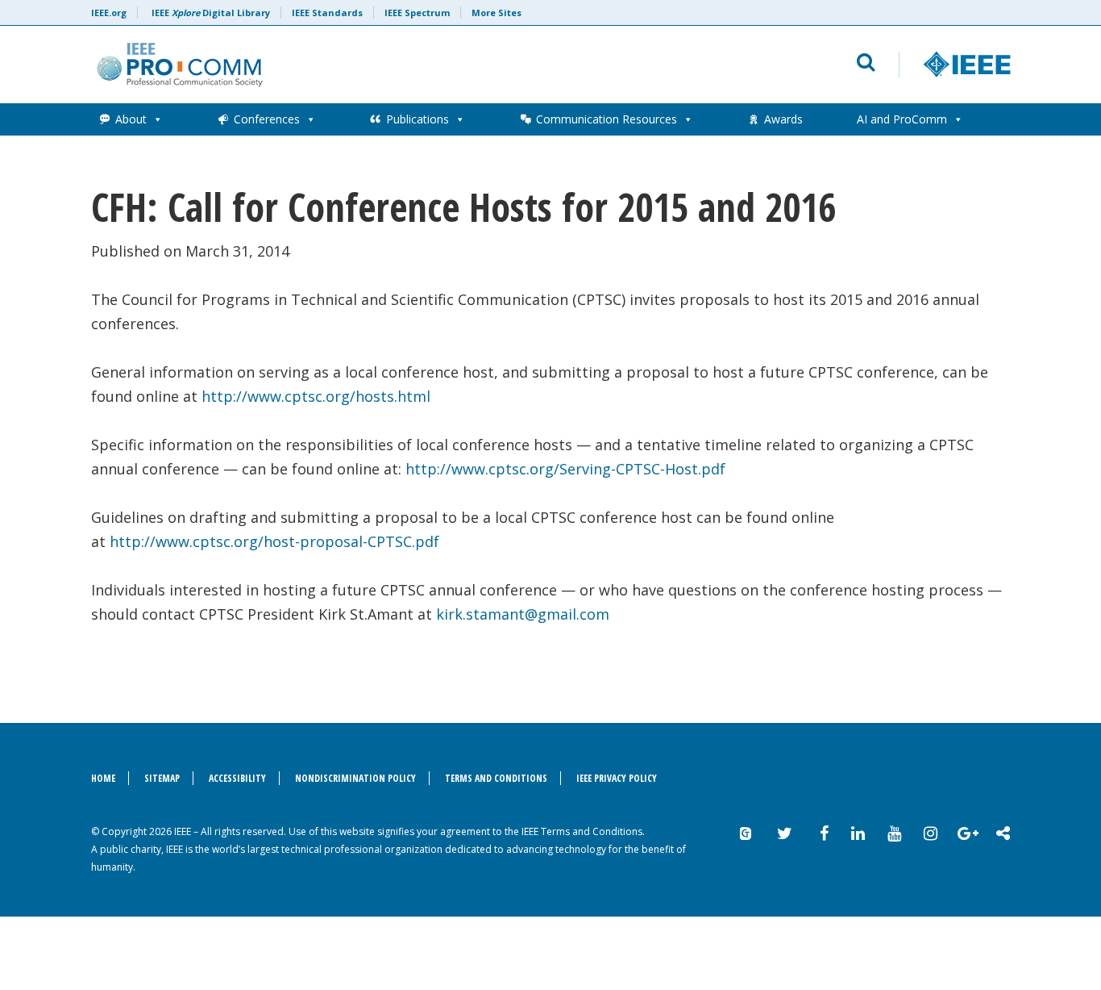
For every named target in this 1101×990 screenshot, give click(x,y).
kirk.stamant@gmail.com (522, 614)
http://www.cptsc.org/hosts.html (316, 396)
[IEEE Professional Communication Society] (354, 64)
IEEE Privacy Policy (616, 778)
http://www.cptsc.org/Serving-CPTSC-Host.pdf (565, 468)
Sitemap (162, 778)
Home (103, 778)
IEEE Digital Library (211, 12)
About (131, 119)
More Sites (496, 12)
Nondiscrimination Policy (355, 778)
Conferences (267, 119)
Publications (417, 119)
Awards (783, 119)
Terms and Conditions (496, 778)
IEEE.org (109, 12)
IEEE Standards (327, 12)
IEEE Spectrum (417, 12)
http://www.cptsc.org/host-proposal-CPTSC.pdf (274, 541)
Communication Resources (606, 119)
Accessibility (237, 778)
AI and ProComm (902, 119)
